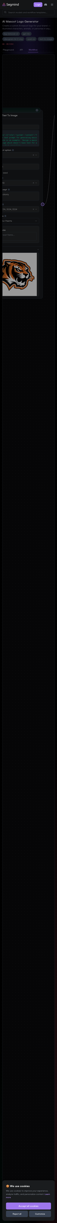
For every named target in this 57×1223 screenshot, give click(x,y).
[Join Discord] (45, 4)
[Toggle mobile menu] (52, 4)
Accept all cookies (28, 1206)
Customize (40, 1214)
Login (38, 4)
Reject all (17, 1214)
